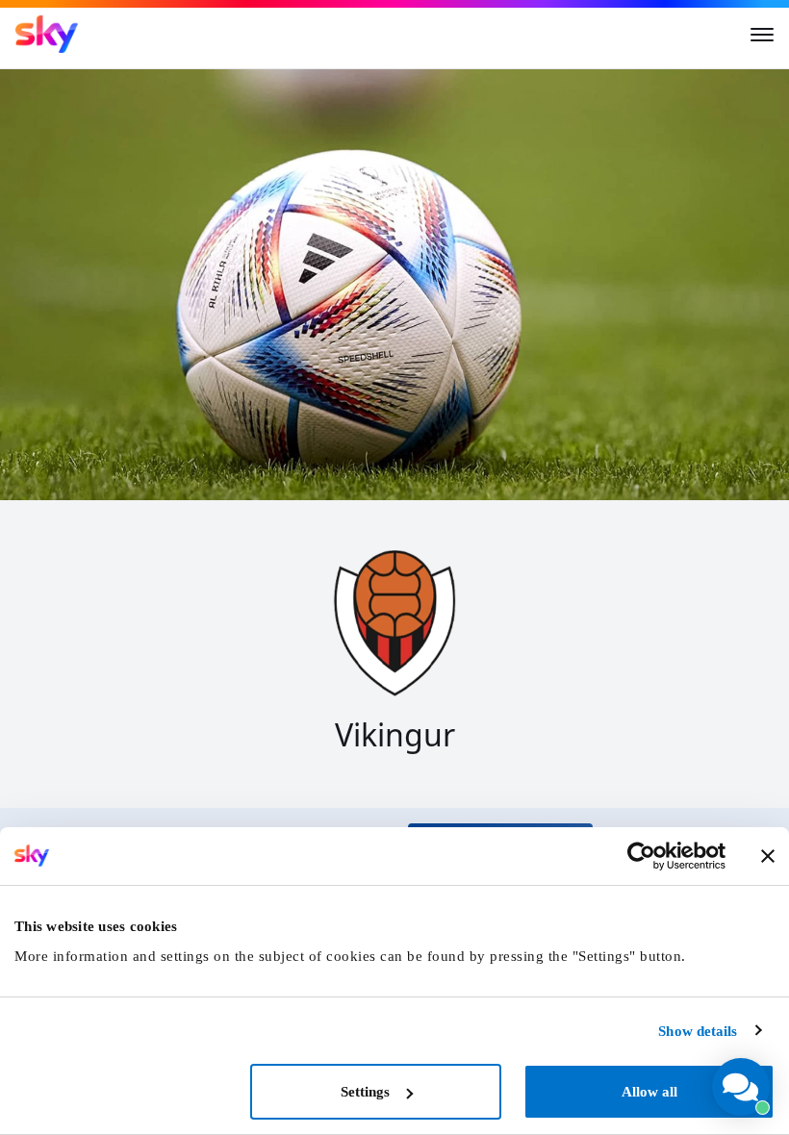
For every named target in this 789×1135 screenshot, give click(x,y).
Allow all (649, 1091)
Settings (365, 1091)
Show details (697, 1031)
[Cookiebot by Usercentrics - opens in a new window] (641, 856)
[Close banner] (768, 856)
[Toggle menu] (762, 34)
